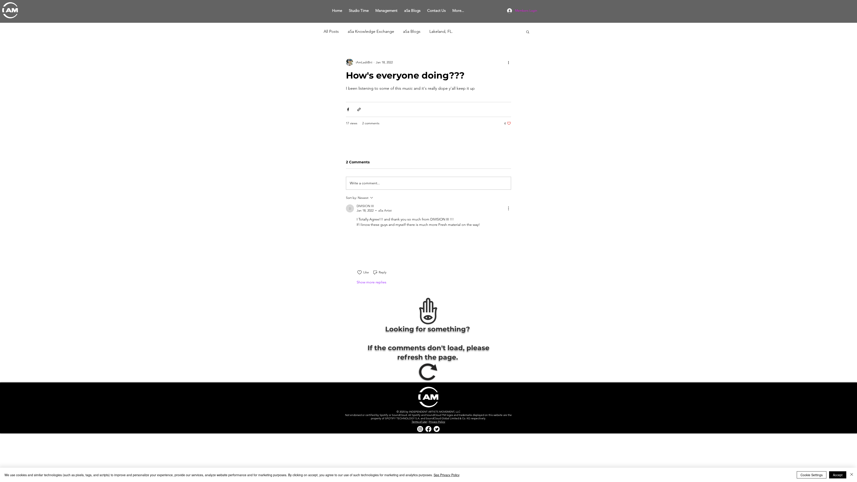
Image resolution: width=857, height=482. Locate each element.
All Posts (331, 31)
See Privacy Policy (447, 475)
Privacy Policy (437, 427)
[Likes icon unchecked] (359, 278)
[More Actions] (508, 208)
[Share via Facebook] (348, 109)
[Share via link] (359, 109)
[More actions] (508, 62)
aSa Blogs (411, 31)
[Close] (851, 474)
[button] (358, 11)
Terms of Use (419, 427)
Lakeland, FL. (441, 31)
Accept (837, 475)
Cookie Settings (812, 475)
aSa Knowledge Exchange (371, 31)
